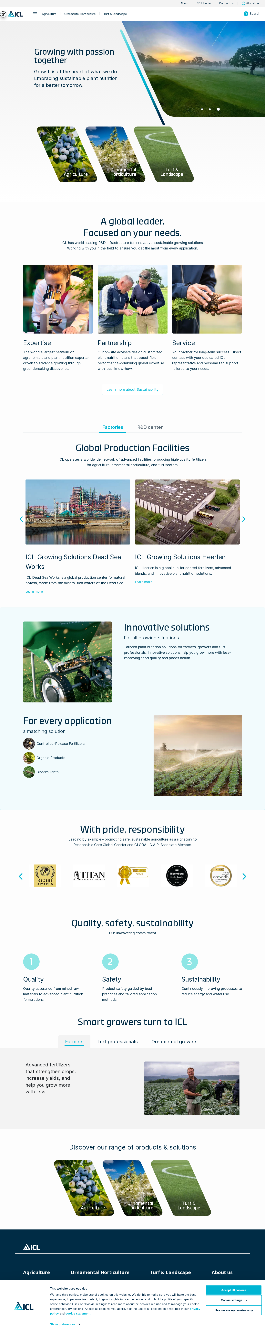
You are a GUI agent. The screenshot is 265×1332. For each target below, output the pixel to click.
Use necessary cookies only (234, 1310)
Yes (102, 680)
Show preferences (62, 1324)
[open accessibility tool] (3, 14)
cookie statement (78, 1313)
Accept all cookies (233, 1290)
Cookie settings (231, 1300)
